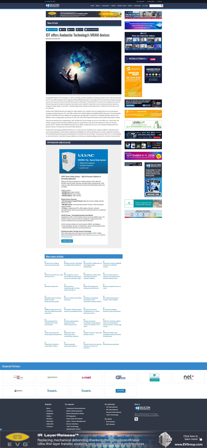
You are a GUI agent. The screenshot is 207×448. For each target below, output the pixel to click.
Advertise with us (151, 1)
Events (130, 5)
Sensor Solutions (72, 424)
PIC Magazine (71, 416)
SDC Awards (110, 424)
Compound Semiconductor (75, 408)
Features (49, 411)
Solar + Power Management (76, 421)
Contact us (159, 1)
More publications (140, 1)
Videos (113, 5)
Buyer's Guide (121, 5)
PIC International (112, 409)
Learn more (67, 241)
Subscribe (137, 5)
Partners (49, 419)
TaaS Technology (72, 426)
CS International (111, 407)
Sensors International (113, 412)
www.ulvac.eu (95, 235)
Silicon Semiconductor (74, 411)
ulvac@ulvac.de (67, 236)
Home (92, 5)
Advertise (49, 421)
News (97, 5)
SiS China (145, 5)
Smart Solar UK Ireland (74, 419)
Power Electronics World (75, 413)
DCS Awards (110, 421)
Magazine (105, 5)
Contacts (49, 426)
